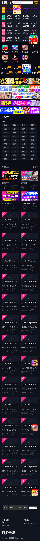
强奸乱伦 (26, 23)
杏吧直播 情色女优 (8, 203)
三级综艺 (26, 26)
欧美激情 (26, 18)
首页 (5, 508)
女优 (14, 140)
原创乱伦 (17, 38)
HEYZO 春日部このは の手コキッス (14, 430)
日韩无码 (17, 18)
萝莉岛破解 (34, 38)
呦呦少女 (17, 40)
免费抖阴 (9, 38)
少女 (5, 148)
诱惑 (5, 129)
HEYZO (34, 30)
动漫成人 (34, 26)
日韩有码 (17, 16)
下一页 (19, 508)
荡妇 (23, 140)
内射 (5, 159)
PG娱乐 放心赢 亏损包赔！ (30, 203)
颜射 (14, 155)
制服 (5, 136)
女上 (5, 155)
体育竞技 (5, 68)
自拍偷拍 (26, 16)
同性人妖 (9, 26)
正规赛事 (15, 68)
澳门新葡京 (5, 183)
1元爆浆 (35, 68)
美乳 (23, 129)
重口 (32, 159)
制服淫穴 (9, 23)
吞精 (23, 155)
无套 (14, 159)
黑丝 (32, 132)
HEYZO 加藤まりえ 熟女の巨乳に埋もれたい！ (18, 245)
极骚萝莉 (26, 30)
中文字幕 (34, 16)
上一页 (12, 508)
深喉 (32, 148)
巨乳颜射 (34, 33)
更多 (34, 167)
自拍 (14, 125)
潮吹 (5, 140)
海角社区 (26, 40)
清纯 (14, 129)
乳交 (14, 151)
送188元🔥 (5, 73)
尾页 (25, 508)
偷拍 (5, 125)
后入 (23, 151)
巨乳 (32, 129)
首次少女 (17, 33)
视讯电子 (15, 73)
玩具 (14, 136)
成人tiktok (34, 40)
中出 (32, 155)
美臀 (5, 132)
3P (24, 159)
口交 (23, 148)
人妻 (23, 144)
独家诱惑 (9, 33)
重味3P (9, 30)
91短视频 (9, 40)
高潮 (32, 136)
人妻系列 (17, 30)
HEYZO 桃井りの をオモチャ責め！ (14, 368)
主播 (14, 148)
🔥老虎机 (25, 73)
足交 (5, 151)
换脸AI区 (17, 26)
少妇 (32, 144)
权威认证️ (25, 68)
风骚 (32, 125)
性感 (23, 125)
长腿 (14, 132)
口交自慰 (17, 23)
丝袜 (23, 132)
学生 (5, 144)
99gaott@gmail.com (29, 523)
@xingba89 (6, 525)
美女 (14, 144)
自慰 (23, 136)
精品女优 (34, 23)
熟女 (32, 140)
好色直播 (24, 183)
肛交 (32, 151)
